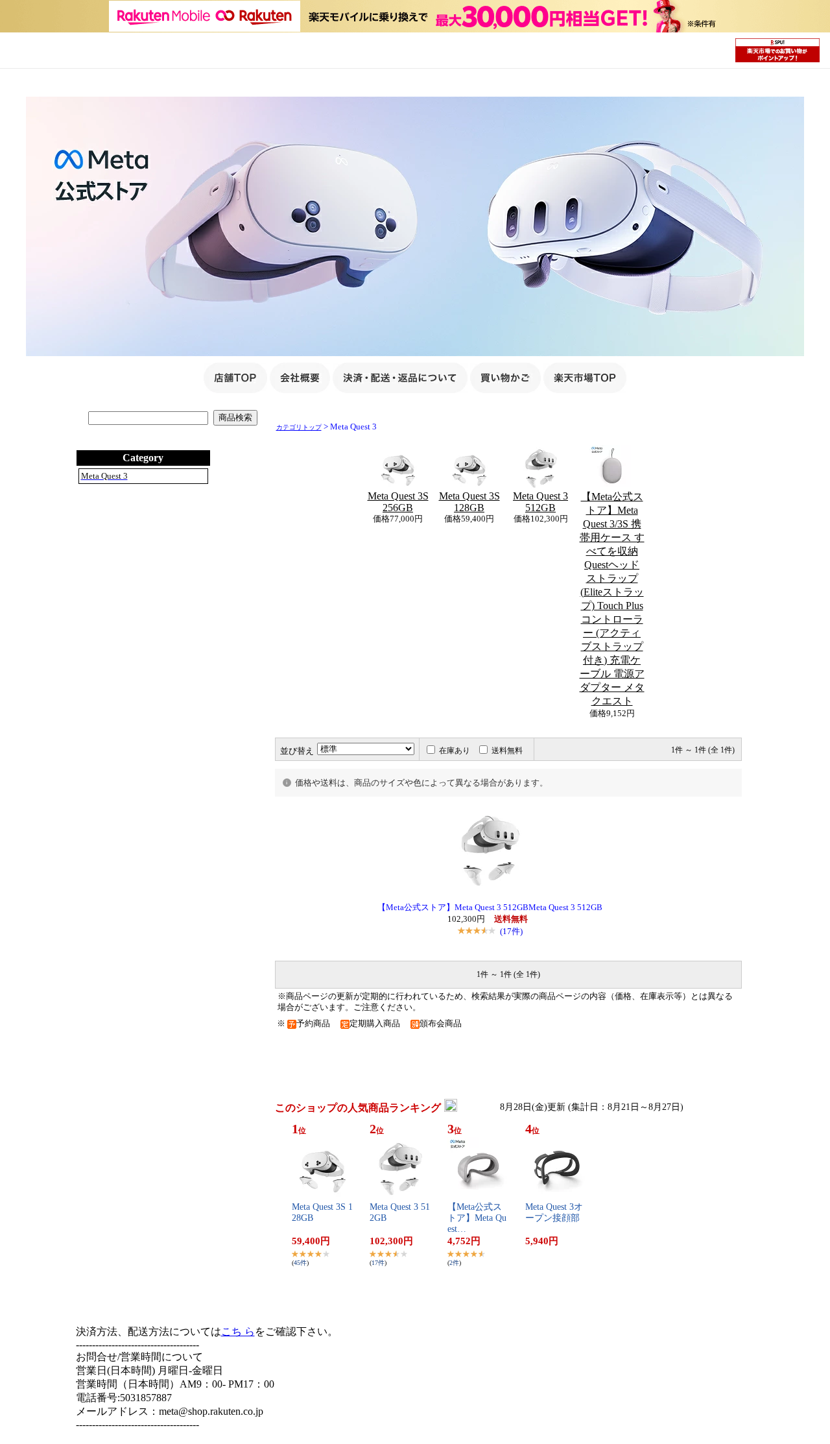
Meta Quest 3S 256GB (398, 501)
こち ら (238, 1331)
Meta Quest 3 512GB (540, 501)
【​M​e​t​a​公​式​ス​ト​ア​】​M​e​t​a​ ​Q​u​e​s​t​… (476, 1218)
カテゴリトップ (299, 427)
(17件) (511, 931)
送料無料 (507, 750)
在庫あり (454, 750)
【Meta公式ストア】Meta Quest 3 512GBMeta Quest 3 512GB (489, 907)
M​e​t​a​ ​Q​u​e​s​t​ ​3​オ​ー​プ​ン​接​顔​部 (554, 1212)
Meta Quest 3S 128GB (469, 501)
